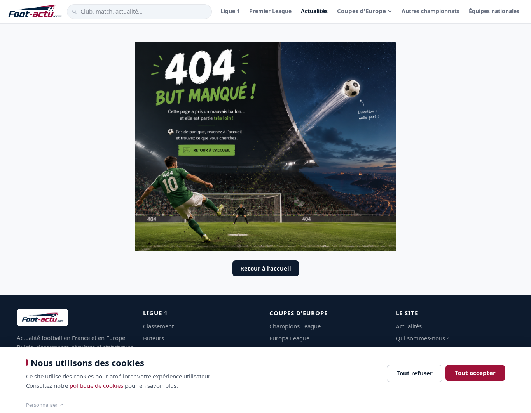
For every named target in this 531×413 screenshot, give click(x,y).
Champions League (295, 326)
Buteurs (153, 338)
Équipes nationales (494, 11)
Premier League (270, 11)
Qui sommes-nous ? (422, 338)
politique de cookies (96, 385)
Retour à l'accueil (265, 268)
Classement (158, 326)
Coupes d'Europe (361, 11)
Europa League (289, 338)
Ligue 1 (230, 11)
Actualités (314, 11)
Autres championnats (430, 11)
